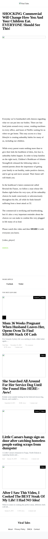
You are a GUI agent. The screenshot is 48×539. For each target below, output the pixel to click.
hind (3, 459)
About (10, 529)
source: (5, 247)
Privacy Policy (20, 529)
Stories (37, 411)
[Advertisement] (24, 89)
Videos (43, 297)
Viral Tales (5, 345)
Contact (37, 529)
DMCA (29, 529)
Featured (36, 297)
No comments (29, 345)
